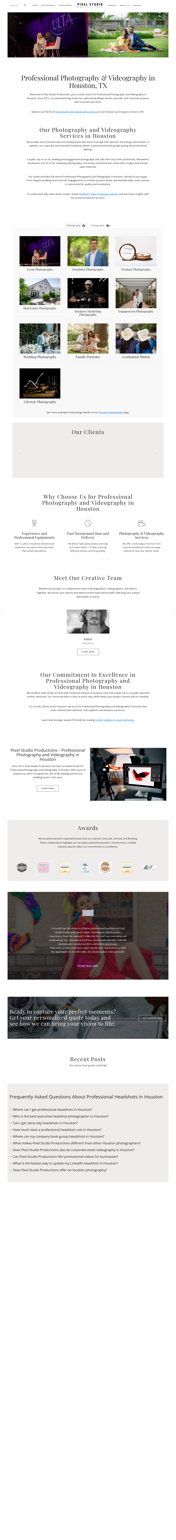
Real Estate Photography (40, 308)
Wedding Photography (40, 357)
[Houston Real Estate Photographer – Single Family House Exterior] (40, 291)
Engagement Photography (136, 311)
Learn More (88, 652)
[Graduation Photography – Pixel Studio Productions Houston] (136, 338)
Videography (65, 5)
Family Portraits (88, 357)
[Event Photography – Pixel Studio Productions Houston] (40, 383)
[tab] (76, 225)
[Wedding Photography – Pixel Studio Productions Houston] (40, 338)
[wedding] (136, 293)
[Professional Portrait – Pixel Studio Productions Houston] (88, 293)
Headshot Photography (88, 269)
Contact (137, 5)
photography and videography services (76, 111)
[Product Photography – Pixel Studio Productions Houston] (136, 251)
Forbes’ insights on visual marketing (114, 720)
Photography (48, 5)
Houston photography (111, 412)
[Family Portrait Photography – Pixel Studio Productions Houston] (88, 338)
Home (35, 5)
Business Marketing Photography (88, 313)
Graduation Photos (136, 357)
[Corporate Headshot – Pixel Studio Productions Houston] (88, 251)
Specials (112, 5)
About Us (125, 5)
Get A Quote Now (152, 1018)
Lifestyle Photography (40, 401)
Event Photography (40, 269)
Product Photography (136, 269)
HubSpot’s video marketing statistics (98, 194)
